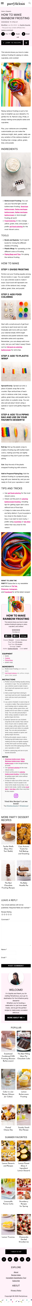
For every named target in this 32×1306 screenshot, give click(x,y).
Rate (24, 636)
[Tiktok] (28, 1259)
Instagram (13, 589)
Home (3, 11)
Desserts (8, 11)
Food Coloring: (10, 221)
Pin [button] (16, 636)
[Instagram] (22, 1259)
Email (3, 957)
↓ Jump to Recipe (12, 43)
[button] (2, 22)
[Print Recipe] (26, 42)
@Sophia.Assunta (12, 806)
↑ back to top (16, 1252)
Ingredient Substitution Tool (16, 1278)
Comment (5, 919)
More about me (15, 1017)
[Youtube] (10, 1259)
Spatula (7, 658)
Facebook (8, 592)
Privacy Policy (16, 1290)
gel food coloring (14, 493)
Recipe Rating (6, 912)
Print (8, 636)
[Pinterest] (16, 1259)
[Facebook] (4, 1259)
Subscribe (16, 1281)
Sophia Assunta (25, 25)
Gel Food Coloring (11, 673)
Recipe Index (16, 1275)
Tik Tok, (15, 586)
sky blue (27, 522)
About (16, 1272)
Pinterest (4, 589)
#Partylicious (24, 806)
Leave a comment (7, 30)
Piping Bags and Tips (13, 254)
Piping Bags (9, 660)
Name (4, 949)
